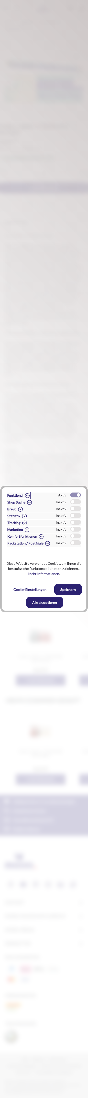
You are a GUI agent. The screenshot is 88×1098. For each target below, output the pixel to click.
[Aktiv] (75, 495)
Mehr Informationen (43, 574)
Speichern (68, 589)
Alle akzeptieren (44, 602)
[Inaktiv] (75, 501)
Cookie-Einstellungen (29, 589)
